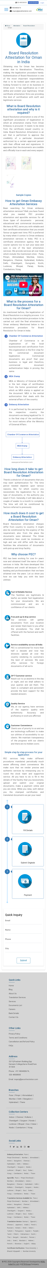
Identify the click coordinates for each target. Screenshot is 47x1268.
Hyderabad (13, 1102)
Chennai (19, 1117)
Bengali (15, 1237)
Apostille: (10, 1178)
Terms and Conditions (18, 1038)
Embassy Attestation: (15, 1154)
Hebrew (30, 1240)
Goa (27, 1124)
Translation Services (17, 997)
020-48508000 (22, 2)
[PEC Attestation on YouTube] (28, 1147)
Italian (31, 1228)
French (33, 1225)
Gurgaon (23, 1121)
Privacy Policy (14, 1034)
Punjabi (35, 1231)
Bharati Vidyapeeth (13, 1251)
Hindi (24, 1228)
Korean (17, 1228)
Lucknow (12, 1124)
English (26, 1244)
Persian (31, 1237)
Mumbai (12, 1099)
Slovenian (18, 1244)
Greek (15, 1240)
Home (11, 985)
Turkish (9, 1231)
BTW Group (26, 1264)
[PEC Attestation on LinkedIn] (17, 1147)
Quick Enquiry (33, 2)
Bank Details (14, 1013)
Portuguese (19, 1231)
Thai (8, 1237)
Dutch (33, 1234)
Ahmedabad (27, 1095)
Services (12, 1001)
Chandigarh (13, 1121)
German (25, 1221)
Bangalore (27, 1099)
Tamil (9, 1234)
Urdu (8, 1240)
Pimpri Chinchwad (13, 1158)
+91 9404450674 (22, 1071)
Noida (11, 1127)
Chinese (10, 1225)
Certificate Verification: (16, 1248)
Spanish (33, 1221)
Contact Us (13, 1017)
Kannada (24, 1237)
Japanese (18, 1225)
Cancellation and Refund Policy (21, 1041)
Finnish (9, 1244)
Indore (11, 1117)
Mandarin (22, 1240)
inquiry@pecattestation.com (26, 1079)
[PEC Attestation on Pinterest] (21, 1147)
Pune (11, 1095)
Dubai (33, 1124)
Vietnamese (24, 1234)
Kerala (31, 1121)
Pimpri (17, 1095)
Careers (12, 1009)
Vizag (30, 1127)
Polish (16, 1234)
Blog (10, 989)
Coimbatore (21, 1127)
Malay (33, 1244)
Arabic (26, 1225)
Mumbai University (29, 1251)
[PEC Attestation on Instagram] (25, 1147)
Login (42, 3)
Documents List (15, 1005)
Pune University (31, 1248)
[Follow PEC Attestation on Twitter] (14, 1147)
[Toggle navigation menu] (6, 9)
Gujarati (28, 1231)
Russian (10, 1228)
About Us (13, 993)
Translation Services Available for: (19, 1198)
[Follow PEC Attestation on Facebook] (10, 1147)
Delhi (19, 1099)
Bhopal (21, 1124)
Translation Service (14, 1221)
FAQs (11, 1046)
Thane (22, 1102)
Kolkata (28, 1117)
